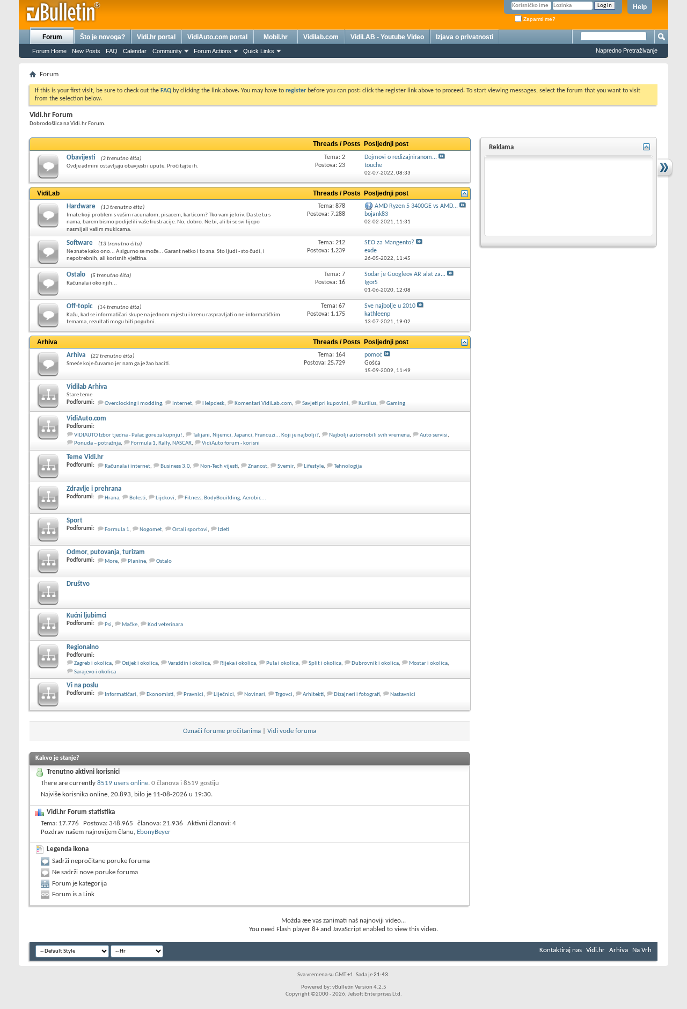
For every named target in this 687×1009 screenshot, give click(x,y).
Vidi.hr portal (156, 37)
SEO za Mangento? (389, 242)
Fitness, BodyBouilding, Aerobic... (225, 498)
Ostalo (76, 274)
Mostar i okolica (428, 663)
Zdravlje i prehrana (94, 488)
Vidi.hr (595, 950)
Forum (52, 37)
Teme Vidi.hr (85, 457)
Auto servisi (434, 435)
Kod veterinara (165, 625)
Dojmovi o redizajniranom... (400, 157)
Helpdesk (213, 403)
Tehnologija (348, 466)
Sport (75, 520)
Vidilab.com (321, 37)
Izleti (223, 530)
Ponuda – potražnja (97, 443)
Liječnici (224, 695)
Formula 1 (117, 530)
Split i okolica (325, 663)
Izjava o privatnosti (464, 37)
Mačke (129, 625)
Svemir (285, 466)
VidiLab (48, 193)
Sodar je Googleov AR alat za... (404, 274)
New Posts (86, 51)
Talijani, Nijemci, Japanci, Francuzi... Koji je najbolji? (256, 435)
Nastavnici (402, 695)
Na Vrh (642, 950)
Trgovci (284, 695)
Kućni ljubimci (86, 615)
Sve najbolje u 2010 (389, 306)
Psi (108, 625)
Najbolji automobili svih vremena (369, 435)
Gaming (395, 403)
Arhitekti (313, 695)
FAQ (112, 51)
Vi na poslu (82, 685)
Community (167, 51)
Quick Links (258, 51)
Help (640, 7)
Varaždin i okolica (189, 663)
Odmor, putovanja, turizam (106, 552)
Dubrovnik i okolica (375, 663)
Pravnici (193, 695)
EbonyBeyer (154, 832)
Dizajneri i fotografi (357, 695)
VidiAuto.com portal (217, 37)
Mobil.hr (276, 37)
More (111, 561)
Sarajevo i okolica (95, 672)
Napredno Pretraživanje (626, 50)
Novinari (254, 695)
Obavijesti (81, 157)
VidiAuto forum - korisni (231, 443)
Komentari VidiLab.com (263, 403)
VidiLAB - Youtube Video (387, 37)
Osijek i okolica (140, 663)
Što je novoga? (102, 37)
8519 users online (122, 783)
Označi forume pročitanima (222, 731)
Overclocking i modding (133, 403)
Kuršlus (367, 403)
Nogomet (151, 530)
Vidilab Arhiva (87, 386)
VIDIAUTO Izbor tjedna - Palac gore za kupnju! (128, 435)
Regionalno (83, 647)
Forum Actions (212, 51)
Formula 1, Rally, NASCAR (161, 443)
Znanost (257, 466)
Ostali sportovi (190, 530)
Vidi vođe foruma (291, 731)
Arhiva (47, 342)
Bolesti (137, 498)
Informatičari (120, 695)
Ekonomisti (160, 695)
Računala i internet (127, 466)
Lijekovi (165, 498)
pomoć (373, 355)
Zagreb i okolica (93, 663)
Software (80, 242)
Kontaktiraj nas (560, 950)
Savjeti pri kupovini (325, 403)
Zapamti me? (539, 19)
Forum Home (49, 51)
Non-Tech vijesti (219, 466)
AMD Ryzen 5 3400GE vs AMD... (416, 206)
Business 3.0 (175, 466)
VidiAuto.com (86, 418)
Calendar (135, 51)
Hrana (112, 498)
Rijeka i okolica (238, 663)
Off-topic (79, 306)
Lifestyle (314, 466)
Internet (182, 403)
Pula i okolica (282, 663)
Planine (137, 561)
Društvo (78, 583)
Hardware (81, 206)
